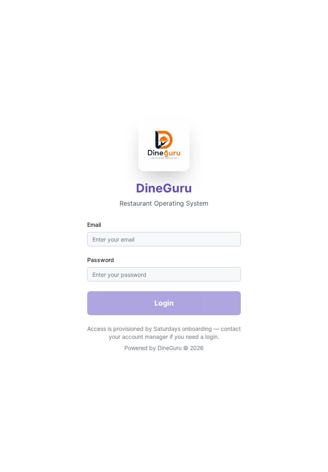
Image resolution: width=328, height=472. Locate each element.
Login (164, 303)
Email (94, 224)
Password (100, 259)
